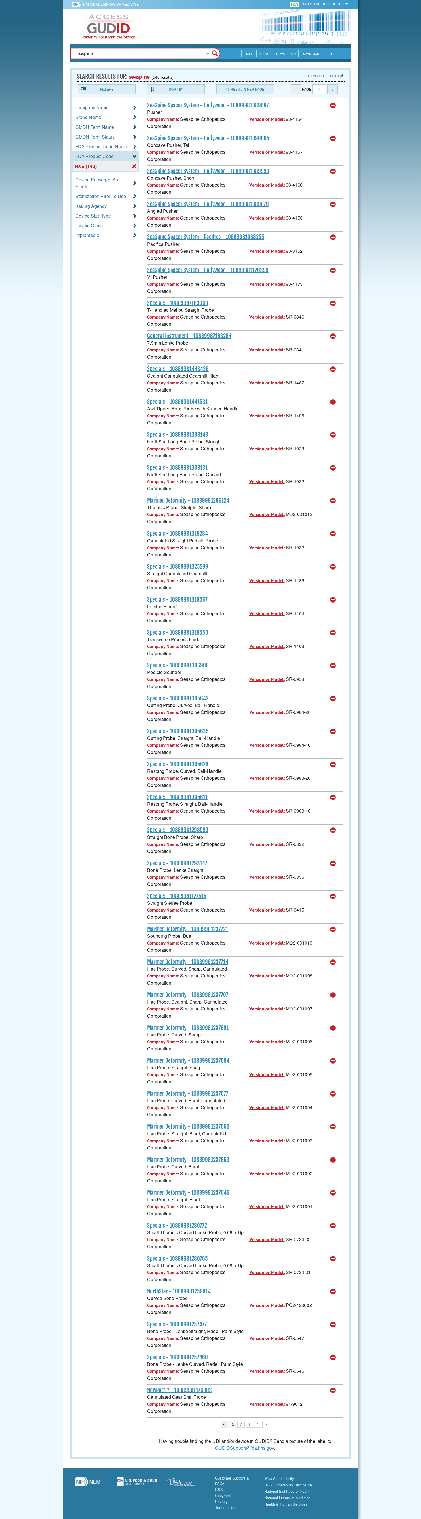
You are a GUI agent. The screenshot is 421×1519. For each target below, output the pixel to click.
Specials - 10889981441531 (177, 401)
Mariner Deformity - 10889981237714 (187, 962)
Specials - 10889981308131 (177, 467)
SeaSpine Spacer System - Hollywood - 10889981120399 (208, 270)
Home (249, 54)
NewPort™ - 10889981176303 (179, 1390)
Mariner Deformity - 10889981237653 (188, 1159)
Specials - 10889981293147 (177, 863)
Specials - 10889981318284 (177, 533)
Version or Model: (267, 119)
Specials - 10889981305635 (178, 731)
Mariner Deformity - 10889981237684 (188, 1060)
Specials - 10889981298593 (177, 830)
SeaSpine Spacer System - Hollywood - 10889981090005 (208, 138)
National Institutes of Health (287, 1491)
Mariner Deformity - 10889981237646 (188, 1192)
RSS (219, 1489)
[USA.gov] (186, 1483)
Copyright (223, 1495)
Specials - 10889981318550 (177, 632)
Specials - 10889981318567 (177, 599)
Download (310, 54)
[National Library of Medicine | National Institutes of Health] (88, 1483)
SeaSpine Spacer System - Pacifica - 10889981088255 (205, 237)
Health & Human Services (285, 1504)
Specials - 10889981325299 (177, 566)
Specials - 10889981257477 (177, 1324)
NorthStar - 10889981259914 (179, 1291)
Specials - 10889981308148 (177, 434)
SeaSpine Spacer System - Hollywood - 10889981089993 (208, 171)
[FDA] (295, 3)
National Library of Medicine (111, 4)
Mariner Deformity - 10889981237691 (188, 1027)
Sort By (176, 89)
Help (329, 54)
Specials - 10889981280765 (177, 1258)
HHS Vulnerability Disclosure (288, 1485)
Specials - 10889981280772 (177, 1225)
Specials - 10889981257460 (177, 1357)
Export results (323, 75)
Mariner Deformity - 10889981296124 (188, 500)
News (280, 54)
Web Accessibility (279, 1478)
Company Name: (163, 119)
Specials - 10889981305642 (177, 698)
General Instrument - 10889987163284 (189, 336)
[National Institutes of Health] (77, 4)
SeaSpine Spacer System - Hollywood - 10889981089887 (208, 105)
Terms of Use (226, 1507)
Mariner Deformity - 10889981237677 (187, 1093)
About (264, 54)
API (293, 54)
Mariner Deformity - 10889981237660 (188, 1126)
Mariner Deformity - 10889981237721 (187, 929)
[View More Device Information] (333, 105)
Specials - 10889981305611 (177, 797)
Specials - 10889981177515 (176, 896)
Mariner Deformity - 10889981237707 (187, 994)
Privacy (221, 1501)
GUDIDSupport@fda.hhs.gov (244, 1448)
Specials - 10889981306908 (178, 665)
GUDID (109, 26)
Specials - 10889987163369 (177, 303)
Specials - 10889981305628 (177, 764)
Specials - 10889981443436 (178, 369)
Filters (107, 89)
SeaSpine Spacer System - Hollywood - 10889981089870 (208, 204)
